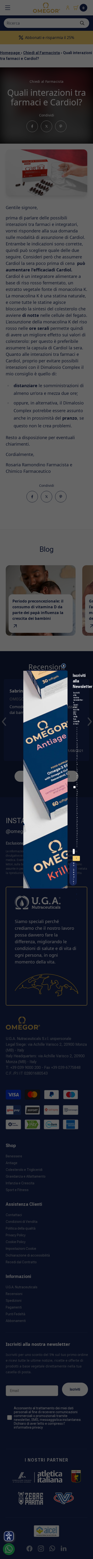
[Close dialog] (64, 666)
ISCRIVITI (76, 859)
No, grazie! (73, 873)
